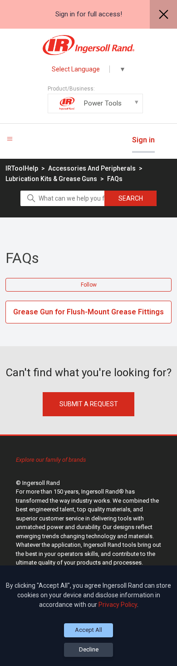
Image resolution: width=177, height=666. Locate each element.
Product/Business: (85, 96)
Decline (88, 649)
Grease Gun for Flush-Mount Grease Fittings (88, 312)
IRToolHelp (21, 168)
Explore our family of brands (51, 459)
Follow (89, 285)
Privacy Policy (117, 604)
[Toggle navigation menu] (10, 138)
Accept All (88, 629)
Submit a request (88, 404)
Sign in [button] (143, 140)
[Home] (89, 45)
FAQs (115, 178)
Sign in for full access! (88, 14)
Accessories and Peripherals (92, 168)
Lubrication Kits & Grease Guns (51, 178)
